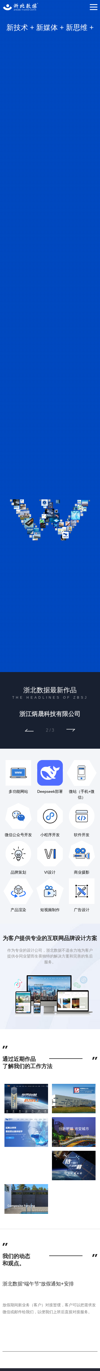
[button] (29, 730)
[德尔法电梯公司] (26, 1098)
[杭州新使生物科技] (26, 1131)
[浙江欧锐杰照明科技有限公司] (74, 1131)
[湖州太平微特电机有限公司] (74, 1098)
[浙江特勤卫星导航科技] (74, 1165)
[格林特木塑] (26, 1198)
